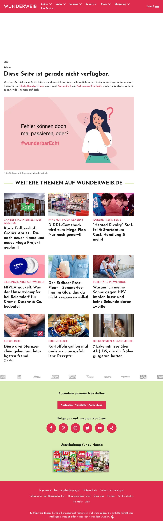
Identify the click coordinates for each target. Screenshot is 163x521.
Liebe (59, 4)
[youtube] (99, 428)
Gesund (73, 4)
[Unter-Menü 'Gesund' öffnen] (80, 4)
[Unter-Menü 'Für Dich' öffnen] (53, 9)
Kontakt (78, 502)
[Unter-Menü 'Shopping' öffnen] (128, 4)
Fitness (40, 86)
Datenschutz (90, 490)
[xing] (112, 428)
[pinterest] (63, 428)
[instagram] (75, 428)
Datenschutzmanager (111, 490)
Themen (110, 496)
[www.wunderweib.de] (20, 6)
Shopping (120, 4)
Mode (104, 4)
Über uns (99, 496)
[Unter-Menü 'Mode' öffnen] (109, 4)
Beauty (89, 4)
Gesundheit (64, 86)
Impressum (45, 490)
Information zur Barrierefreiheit (47, 496)
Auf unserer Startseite (89, 86)
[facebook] (51, 428)
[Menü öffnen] (157, 6)
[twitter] (87, 428)
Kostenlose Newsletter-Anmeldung (82, 405)
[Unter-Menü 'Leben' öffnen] (50, 4)
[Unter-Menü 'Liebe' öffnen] (64, 4)
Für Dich (46, 8)
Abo (87, 502)
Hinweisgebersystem (79, 496)
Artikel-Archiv (125, 496)
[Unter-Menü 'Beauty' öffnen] (96, 4)
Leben (45, 4)
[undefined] (12, 379)
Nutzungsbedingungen (67, 490)
